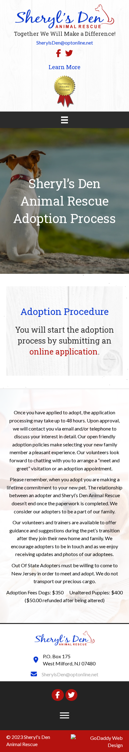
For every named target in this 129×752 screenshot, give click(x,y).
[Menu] (64, 119)
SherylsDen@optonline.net (70, 674)
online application (63, 351)
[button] (64, 715)
